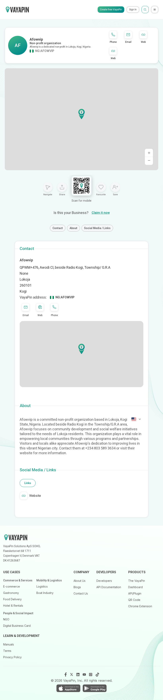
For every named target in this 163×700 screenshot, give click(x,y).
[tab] (28, 483)
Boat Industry (44, 593)
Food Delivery (12, 599)
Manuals (8, 644)
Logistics (42, 586)
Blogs (77, 587)
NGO (6, 619)
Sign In (133, 9)
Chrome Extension (140, 606)
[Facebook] (66, 675)
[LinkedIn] (78, 675)
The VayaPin (136, 580)
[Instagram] (91, 675)
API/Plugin (134, 593)
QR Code (134, 599)
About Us (79, 580)
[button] (81, 114)
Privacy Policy (12, 657)
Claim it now (101, 213)
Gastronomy (11, 593)
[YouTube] (85, 675)
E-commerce (11, 586)
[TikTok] (97, 675)
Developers (104, 580)
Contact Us (81, 593)
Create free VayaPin (111, 9)
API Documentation (108, 587)
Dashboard (135, 587)
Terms (7, 650)
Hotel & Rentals (13, 605)
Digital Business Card (17, 625)
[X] (72, 675)
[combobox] (136, 419)
